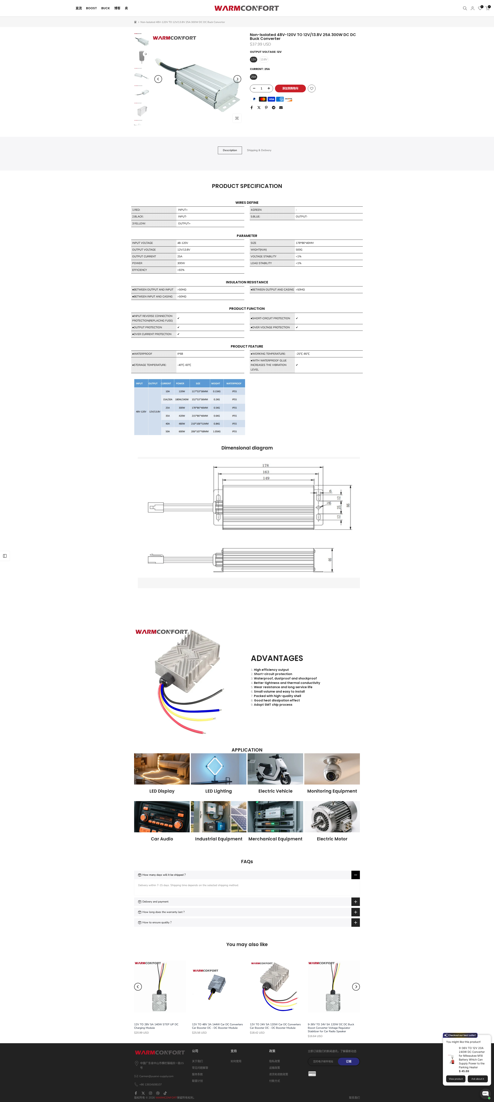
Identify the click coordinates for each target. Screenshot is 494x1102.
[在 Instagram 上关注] (150, 1093)
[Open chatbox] (485, 1094)
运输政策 (274, 1068)
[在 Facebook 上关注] (136, 1093)
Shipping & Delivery (259, 150)
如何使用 (236, 1061)
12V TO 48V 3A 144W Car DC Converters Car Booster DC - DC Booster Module (217, 1026)
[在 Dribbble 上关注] (158, 1093)
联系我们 (354, 1097)
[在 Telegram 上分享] (273, 107)
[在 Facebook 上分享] (251, 107)
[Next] (237, 79)
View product (456, 1078)
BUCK (105, 8)
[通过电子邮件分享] (281, 107)
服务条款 (197, 1074)
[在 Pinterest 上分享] (266, 107)
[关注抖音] (165, 1093)
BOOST (91, 8)
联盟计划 (197, 1081)
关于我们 (197, 1061)
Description (230, 150)
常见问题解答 (200, 1068)
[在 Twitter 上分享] (259, 107)
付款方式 (274, 1081)
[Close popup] (487, 1038)
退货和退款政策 (278, 1074)
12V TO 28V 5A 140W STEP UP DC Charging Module (156, 1026)
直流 (79, 8)
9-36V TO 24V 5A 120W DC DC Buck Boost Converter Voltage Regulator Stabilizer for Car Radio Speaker (331, 1028)
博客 (117, 8)
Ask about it (477, 1078)
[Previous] (158, 79)
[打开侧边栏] (5, 556)
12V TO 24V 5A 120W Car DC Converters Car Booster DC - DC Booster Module (275, 1026)
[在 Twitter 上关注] (143, 1093)
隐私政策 (274, 1061)
